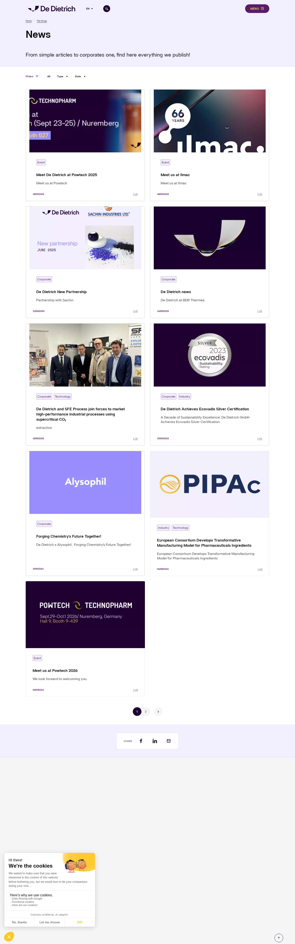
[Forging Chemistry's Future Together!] (85, 513)
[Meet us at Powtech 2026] (85, 639)
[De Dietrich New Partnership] (85, 262)
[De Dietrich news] (209, 262)
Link (135, 194)
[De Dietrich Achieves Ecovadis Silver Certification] (209, 384)
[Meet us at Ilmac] (209, 145)
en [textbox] (87, 8)
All (49, 76)
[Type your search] (106, 8)
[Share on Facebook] (141, 741)
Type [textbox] (60, 76)
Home (29, 20)
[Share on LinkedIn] (155, 741)
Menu (254, 9)
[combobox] (89, 8)
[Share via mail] (169, 741)
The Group (42, 20)
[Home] (52, 8)
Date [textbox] (78, 76)
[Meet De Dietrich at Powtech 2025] (85, 145)
